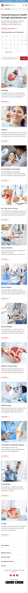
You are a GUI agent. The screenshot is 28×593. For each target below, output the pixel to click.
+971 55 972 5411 (20, 1)
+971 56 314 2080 (7, 1)
